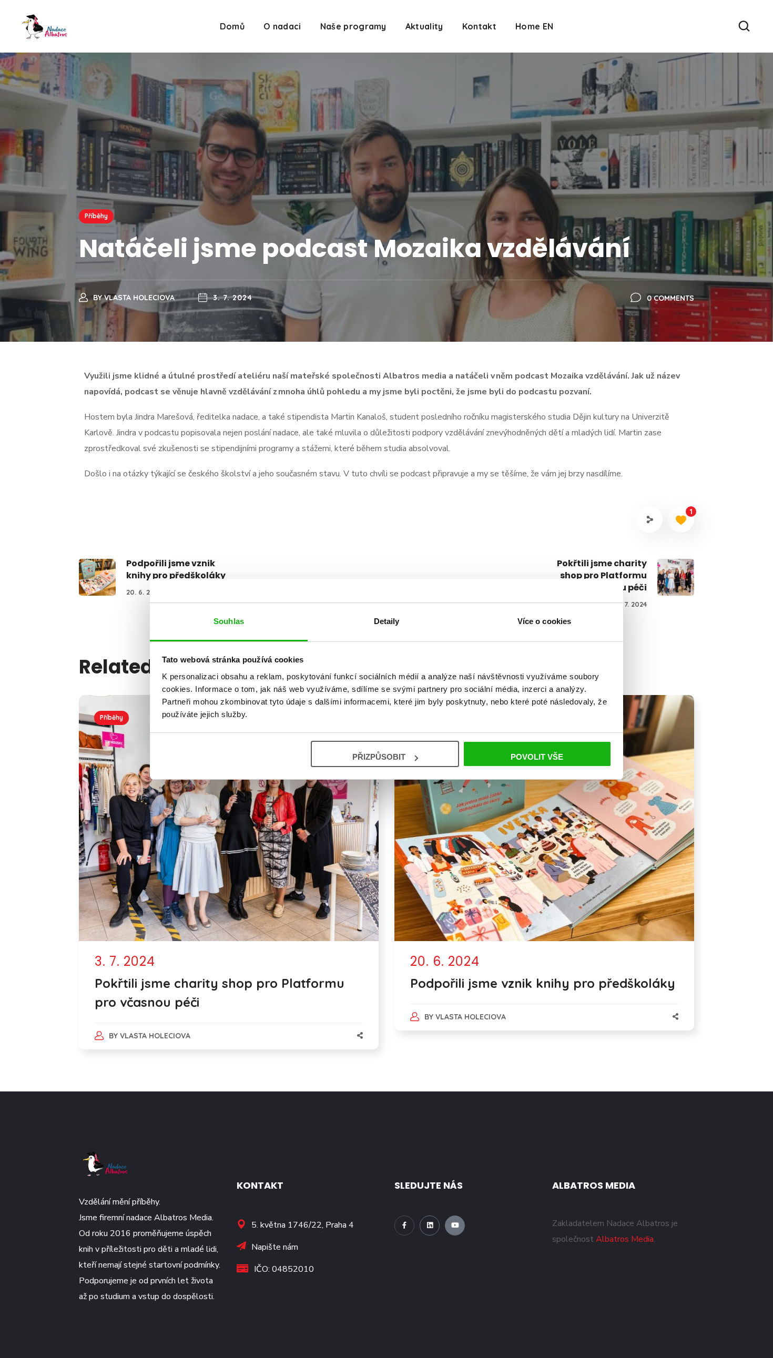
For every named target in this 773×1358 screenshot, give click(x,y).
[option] (229, 882)
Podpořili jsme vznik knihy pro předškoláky (542, 983)
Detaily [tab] (387, 621)
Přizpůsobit (378, 756)
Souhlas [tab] (228, 621)
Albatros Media (625, 1239)
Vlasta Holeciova (139, 297)
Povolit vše (537, 756)
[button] (744, 26)
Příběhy (96, 216)
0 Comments (670, 298)
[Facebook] (404, 1226)
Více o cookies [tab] (544, 621)
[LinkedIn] (430, 1226)
